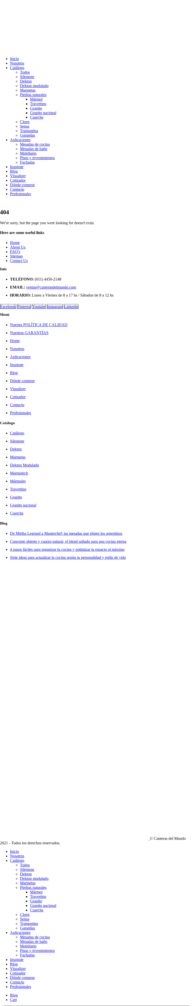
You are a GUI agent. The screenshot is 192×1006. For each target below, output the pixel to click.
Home (15, 242)
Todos (25, 72)
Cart (13, 999)
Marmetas (28, 90)
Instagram (54, 306)
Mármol (36, 99)
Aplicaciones (20, 140)
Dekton (26, 81)
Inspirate (17, 167)
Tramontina (29, 131)
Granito (36, 108)
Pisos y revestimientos (37, 158)
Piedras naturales (33, 95)
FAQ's (15, 251)
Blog (14, 171)
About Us (18, 247)
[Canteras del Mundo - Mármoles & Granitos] (75, 838)
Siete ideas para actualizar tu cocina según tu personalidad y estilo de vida (68, 557)
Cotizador (18, 180)
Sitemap (16, 256)
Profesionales (20, 194)
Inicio (14, 59)
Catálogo (17, 68)
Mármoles (18, 481)
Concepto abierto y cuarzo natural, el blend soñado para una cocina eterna (68, 541)
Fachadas (27, 162)
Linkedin (71, 306)
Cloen (25, 122)
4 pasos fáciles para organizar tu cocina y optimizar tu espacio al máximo (67, 549)
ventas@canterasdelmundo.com (51, 287)
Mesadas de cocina (35, 144)
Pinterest (24, 306)
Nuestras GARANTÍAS (29, 333)
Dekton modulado (34, 86)
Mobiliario (28, 153)
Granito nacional (43, 113)
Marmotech (19, 473)
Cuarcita (36, 117)
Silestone (27, 77)
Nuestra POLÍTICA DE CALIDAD (39, 325)
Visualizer (18, 176)
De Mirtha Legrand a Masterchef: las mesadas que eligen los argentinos (66, 533)
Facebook (8, 306)
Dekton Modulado (24, 465)
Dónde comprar (22, 185)
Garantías (27, 135)
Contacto (17, 189)
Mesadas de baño (33, 149)
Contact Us (19, 261)
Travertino (38, 104)
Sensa (24, 126)
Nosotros (17, 63)
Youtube (39, 306)
